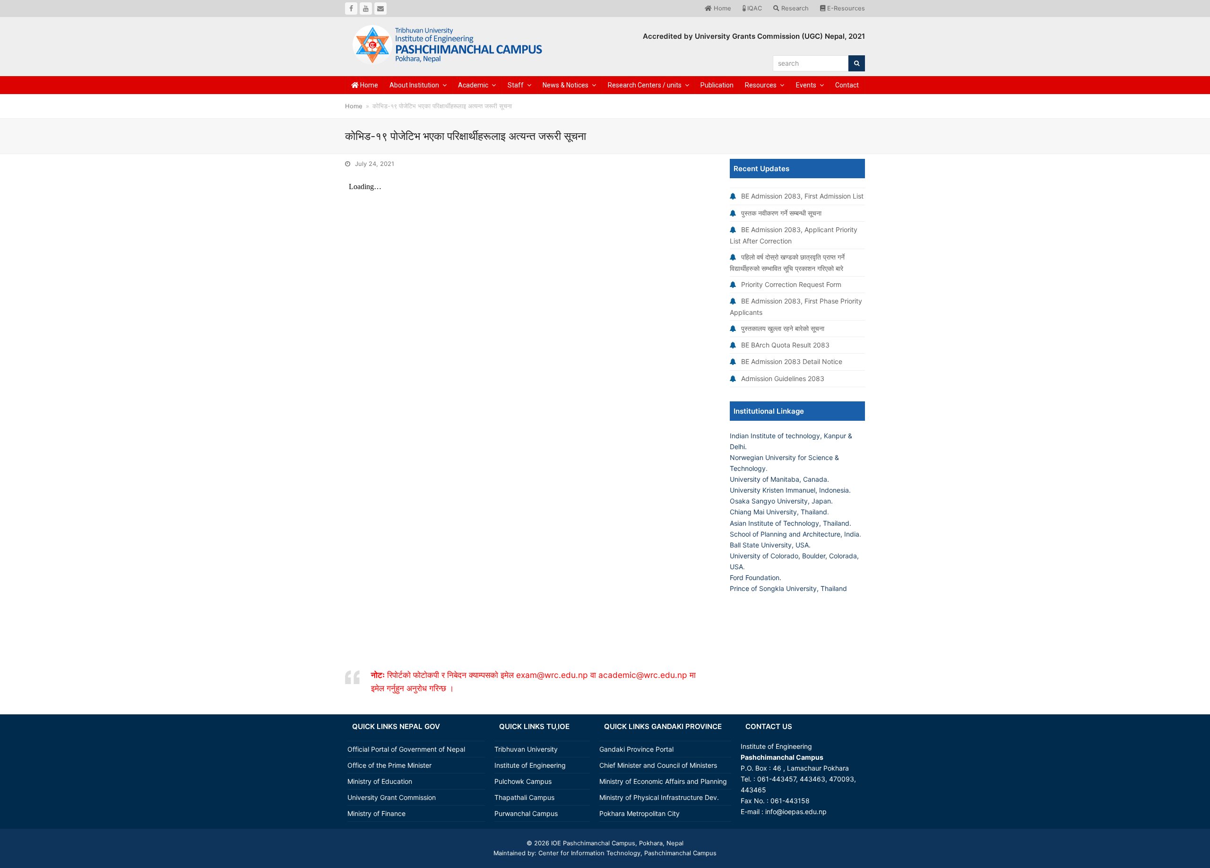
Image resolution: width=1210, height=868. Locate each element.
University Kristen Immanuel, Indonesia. (790, 490)
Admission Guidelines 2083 (782, 378)
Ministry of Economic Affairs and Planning (663, 781)
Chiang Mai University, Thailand (778, 512)
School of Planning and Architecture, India (794, 534)
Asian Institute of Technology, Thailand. (790, 523)
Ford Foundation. (755, 577)
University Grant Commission (391, 797)
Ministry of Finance (376, 813)
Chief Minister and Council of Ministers (658, 765)
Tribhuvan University (526, 749)
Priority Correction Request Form (791, 284)
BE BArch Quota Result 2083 (785, 345)
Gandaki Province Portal (636, 749)
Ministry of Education (379, 781)
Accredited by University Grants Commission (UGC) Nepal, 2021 (754, 36)
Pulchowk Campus (523, 781)
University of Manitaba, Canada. (779, 479)
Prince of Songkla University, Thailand (788, 588)
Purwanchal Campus (526, 813)
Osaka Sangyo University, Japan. (781, 501)
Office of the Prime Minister (389, 765)
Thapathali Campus (524, 797)
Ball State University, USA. (770, 545)
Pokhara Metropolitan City (639, 813)
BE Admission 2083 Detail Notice (791, 361)
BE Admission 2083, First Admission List (802, 196)
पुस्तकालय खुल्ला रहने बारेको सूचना (782, 328)
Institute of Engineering (530, 765)
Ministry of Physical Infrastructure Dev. (659, 797)
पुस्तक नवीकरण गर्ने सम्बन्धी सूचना (781, 213)
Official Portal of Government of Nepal (406, 749)
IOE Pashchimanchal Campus (592, 843)
